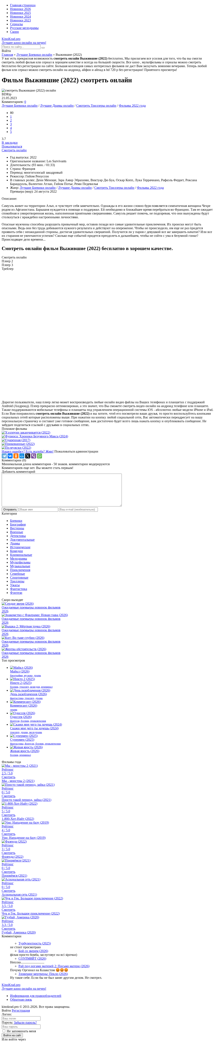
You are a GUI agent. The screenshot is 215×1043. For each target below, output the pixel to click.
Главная (7, 54)
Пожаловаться (12, 146)
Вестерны (17, 528)
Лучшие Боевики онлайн (34, 54)
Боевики (16, 520)
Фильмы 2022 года (132, 105)
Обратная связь (21, 999)
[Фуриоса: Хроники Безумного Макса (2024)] (107, 436)
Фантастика (18, 589)
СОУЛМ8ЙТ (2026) (32, 958)
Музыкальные (20, 566)
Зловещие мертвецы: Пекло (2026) (43, 974)
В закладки (10, 142)
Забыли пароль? (25, 1022)
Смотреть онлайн (14, 150)
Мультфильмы (20, 562)
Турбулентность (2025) (34, 943)
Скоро (14, 31)
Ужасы (15, 585)
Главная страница (22, 5)
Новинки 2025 (20, 13)
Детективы (18, 536)
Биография (18, 524)
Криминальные (21, 555)
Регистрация (21, 1010)
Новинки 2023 (20, 20)
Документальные (22, 539)
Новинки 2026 (20, 9)
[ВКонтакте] (10, 455)
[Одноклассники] (15, 455)
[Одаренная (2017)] (107, 440)
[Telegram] (4, 455)
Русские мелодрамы (24, 28)
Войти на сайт (12, 1035)
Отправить (10, 509)
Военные (16, 532)
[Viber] (33, 455)
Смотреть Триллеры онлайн (96, 105)
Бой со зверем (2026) (33, 951)
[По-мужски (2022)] (107, 448)
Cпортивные (19, 577)
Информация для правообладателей (35, 996)
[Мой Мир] (21, 455)
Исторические (20, 547)
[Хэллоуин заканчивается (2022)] (107, 432)
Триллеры (17, 581)
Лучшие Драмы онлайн (57, 105)
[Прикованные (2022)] (107, 444)
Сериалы (16, 24)
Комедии (16, 551)
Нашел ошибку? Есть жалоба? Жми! (28, 451)
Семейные (17, 573)
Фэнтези (16, 592)
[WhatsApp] (39, 455)
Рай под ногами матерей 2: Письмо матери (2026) (53, 966)
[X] (27, 455)
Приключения (20, 570)
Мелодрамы (18, 558)
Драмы (15, 543)
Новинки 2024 (20, 16)
